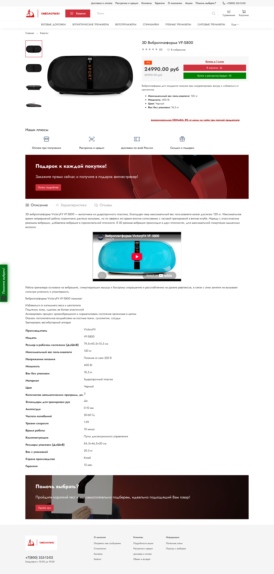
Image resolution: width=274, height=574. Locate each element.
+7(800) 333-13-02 (236, 3)
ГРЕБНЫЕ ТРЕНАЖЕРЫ (178, 24)
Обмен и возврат (141, 559)
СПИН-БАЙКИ (151, 24)
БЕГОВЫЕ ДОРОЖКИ (53, 24)
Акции (188, 3)
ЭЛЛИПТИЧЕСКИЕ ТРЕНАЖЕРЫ (90, 24)
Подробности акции (143, 543)
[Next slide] (34, 103)
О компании (175, 3)
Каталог (81, 13)
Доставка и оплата (101, 3)
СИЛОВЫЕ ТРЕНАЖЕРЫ (211, 24)
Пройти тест (44, 508)
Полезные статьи (174, 543)
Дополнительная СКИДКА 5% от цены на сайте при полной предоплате (195, 120)
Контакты (146, 3)
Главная (29, 33)
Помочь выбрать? (206, 3)
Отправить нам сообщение (107, 543)
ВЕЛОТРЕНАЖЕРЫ (125, 24)
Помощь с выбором (176, 548)
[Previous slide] (50, 73)
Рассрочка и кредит (126, 3)
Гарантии (160, 3)
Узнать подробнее (48, 187)
